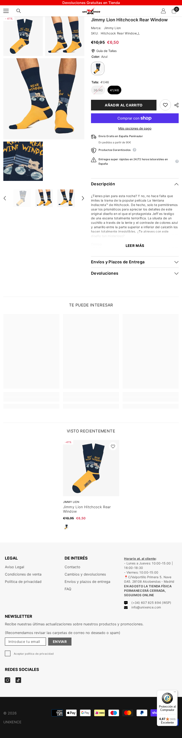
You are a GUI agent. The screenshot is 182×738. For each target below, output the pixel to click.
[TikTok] (95, 377)
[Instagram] (86, 377)
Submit (91, 363)
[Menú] (175, 693)
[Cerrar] (131, 317)
